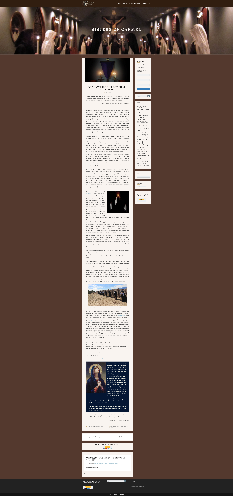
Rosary (93, 321)
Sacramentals (121, 315)
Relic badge (141, 153)
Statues (143, 165)
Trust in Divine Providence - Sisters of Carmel (106, 463)
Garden (140, 131)
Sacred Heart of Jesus (143, 157)
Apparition (139, 107)
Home (119, 3)
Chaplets (138, 122)
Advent (144, 106)
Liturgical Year (145, 142)
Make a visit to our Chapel (108, 359)
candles (139, 113)
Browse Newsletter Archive (134, 3)
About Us (125, 3)
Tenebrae (88, 193)
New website (146, 144)
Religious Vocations (143, 155)
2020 (89, 426)
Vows (144, 167)
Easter (138, 128)
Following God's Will (144, 128)
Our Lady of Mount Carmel (142, 147)
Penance (96, 426)
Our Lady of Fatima (141, 145)
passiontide (120, 426)
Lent (92, 426)
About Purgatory (140, 106)
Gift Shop (145, 3)
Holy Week (113, 426)
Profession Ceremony (143, 151)
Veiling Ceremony (140, 167)
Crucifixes (145, 127)
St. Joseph (145, 161)
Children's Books (144, 122)
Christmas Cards (140, 124)
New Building (140, 144)
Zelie (147, 167)
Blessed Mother (145, 107)
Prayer (101, 426)
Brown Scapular (141, 109)
